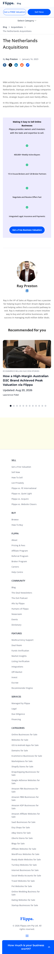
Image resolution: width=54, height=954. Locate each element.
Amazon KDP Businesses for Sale (25, 807)
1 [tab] (11, 406)
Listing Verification (21, 661)
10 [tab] (39, 406)
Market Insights (19, 656)
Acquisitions (17, 27)
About (14, 540)
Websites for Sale (20, 739)
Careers (15, 566)
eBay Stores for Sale (21, 832)
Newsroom (17, 614)
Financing (16, 719)
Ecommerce (9, 371)
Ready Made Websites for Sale (26, 859)
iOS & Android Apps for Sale (25, 745)
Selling (19, 371)
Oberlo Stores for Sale (22, 838)
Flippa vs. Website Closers (24, 504)
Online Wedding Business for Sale (26, 893)
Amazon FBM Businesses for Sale (25, 798)
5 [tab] (23, 406)
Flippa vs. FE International (24, 488)
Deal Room (17, 645)
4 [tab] (20, 406)
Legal (14, 708)
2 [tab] (14, 406)
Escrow (15, 682)
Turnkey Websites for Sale (24, 864)
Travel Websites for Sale (23, 881)
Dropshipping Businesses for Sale (25, 773)
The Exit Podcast (20, 598)
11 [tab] (42, 406)
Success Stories (31, 371)
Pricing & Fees (18, 545)
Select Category (26, 20)
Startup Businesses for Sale (25, 905)
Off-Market (17, 672)
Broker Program (19, 561)
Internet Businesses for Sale (25, 870)
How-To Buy (17, 524)
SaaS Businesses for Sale (23, 822)
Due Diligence (18, 714)
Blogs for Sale (18, 843)
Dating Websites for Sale (23, 900)
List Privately (18, 482)
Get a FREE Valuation (14, 12)
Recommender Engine (22, 688)
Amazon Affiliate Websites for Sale (26, 815)
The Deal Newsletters (22, 592)
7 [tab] (30, 406)
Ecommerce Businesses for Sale (27, 755)
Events (15, 619)
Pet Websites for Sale (22, 886)
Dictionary (16, 624)
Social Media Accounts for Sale (26, 875)
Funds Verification (20, 650)
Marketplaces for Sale (22, 761)
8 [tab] (33, 406)
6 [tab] (26, 406)
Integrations (17, 666)
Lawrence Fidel (11, 395)
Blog (5, 27)
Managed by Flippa (21, 703)
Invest (14, 677)
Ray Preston (27, 285)
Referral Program (20, 556)
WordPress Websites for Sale (25, 854)
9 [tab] (36, 406)
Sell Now (39, 12)
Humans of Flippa (20, 608)
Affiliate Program (20, 550)
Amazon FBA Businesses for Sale (25, 790)
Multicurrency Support (22, 640)
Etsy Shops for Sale (21, 827)
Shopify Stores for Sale (22, 766)
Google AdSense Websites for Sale (26, 782)
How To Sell (17, 477)
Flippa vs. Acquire (20, 499)
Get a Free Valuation (21, 466)
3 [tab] (17, 406)
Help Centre (17, 572)
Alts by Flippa (18, 603)
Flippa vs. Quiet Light (22, 493)
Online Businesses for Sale (24, 734)
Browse (15, 519)
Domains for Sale (20, 750)
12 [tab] (45, 406)
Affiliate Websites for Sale (24, 848)
